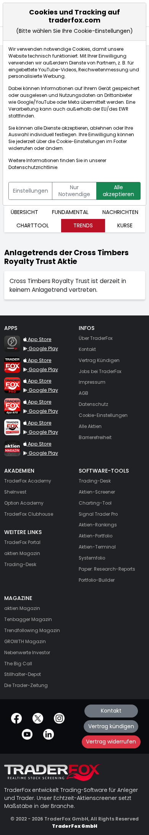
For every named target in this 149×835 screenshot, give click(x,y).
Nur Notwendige (74, 190)
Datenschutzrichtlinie (32, 167)
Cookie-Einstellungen (80, 141)
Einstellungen (30, 191)
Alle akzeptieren (118, 190)
